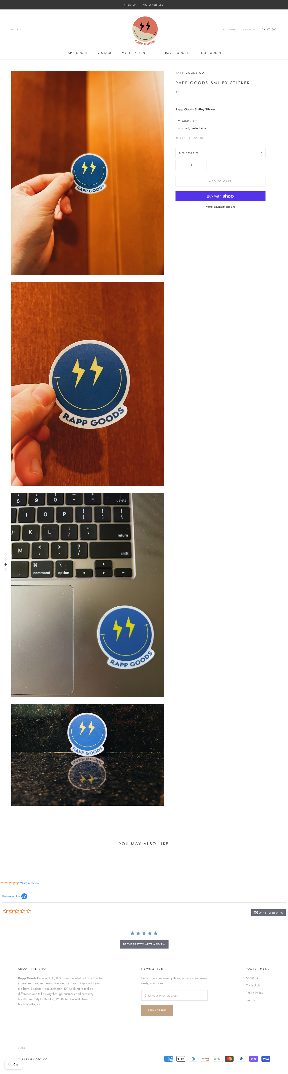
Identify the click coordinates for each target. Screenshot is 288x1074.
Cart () (269, 29)
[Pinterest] (201, 138)
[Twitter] (195, 138)
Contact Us (253, 985)
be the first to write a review (144, 944)
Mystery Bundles (138, 53)
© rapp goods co (33, 1059)
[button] (268, 912)
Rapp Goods (77, 53)
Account (230, 29)
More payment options (220, 206)
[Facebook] (189, 138)
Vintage (105, 53)
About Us (252, 978)
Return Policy (254, 992)
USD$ (14, 29)
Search (248, 29)
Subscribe (157, 1010)
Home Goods (210, 53)
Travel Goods (176, 53)
